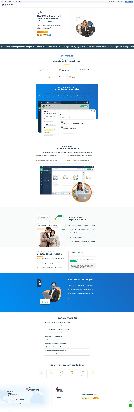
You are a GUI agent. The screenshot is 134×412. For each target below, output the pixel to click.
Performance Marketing (95, 4)
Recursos (9, 1)
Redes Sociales (103, 4)
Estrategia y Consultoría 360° (84, 4)
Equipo (20, 1)
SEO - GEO (109, 4)
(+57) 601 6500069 (121, 1)
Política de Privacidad (10, 410)
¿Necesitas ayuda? (129, 1)
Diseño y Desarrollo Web (117, 4)
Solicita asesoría (42, 31)
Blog (5, 1)
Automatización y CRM (127, 4)
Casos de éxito (14, 1)
